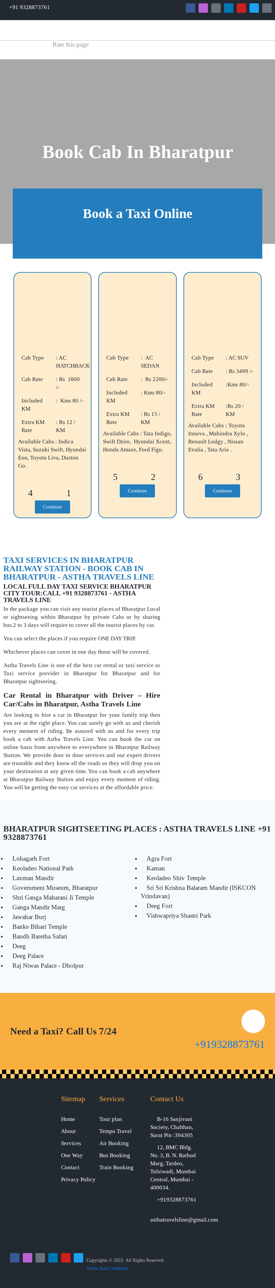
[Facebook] (190, 8)
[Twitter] (254, 8)
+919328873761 (230, 1044)
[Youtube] (241, 8)
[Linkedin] (228, 8)
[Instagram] (203, 8)
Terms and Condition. (108, 1268)
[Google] (216, 8)
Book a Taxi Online (137, 213)
